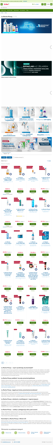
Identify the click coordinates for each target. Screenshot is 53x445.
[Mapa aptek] (32, 4)
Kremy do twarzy (21, 432)
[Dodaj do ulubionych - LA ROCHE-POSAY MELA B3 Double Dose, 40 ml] (38, 296)
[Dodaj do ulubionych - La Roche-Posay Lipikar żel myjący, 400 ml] (13, 231)
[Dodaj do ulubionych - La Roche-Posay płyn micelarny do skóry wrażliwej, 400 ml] (50, 198)
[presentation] (7, 171)
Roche (2, 422)
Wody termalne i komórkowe (47, 433)
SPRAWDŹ (25, 1)
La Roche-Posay (7, 385)
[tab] (6, 153)
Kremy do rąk (8, 432)
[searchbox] (26, 8)
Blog (27, 10)
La (50, 420)
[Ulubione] (42, 4)
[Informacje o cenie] (49, 189)
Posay (5, 422)
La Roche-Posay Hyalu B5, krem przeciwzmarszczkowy (29, 393)
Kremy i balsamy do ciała (34, 433)
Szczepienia (22, 10)
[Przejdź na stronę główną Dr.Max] (6, 4)
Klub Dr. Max (9, 10)
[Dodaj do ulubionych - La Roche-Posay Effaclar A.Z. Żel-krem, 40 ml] (25, 198)
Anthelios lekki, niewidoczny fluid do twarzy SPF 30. (17, 422)
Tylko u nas (3, 10)
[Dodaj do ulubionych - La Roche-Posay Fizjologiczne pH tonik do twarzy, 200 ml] (38, 198)
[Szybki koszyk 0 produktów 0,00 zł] (51, 4)
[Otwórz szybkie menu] (2, 4)
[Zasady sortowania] (7, 161)
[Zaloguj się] (45, 4)
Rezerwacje (16, 10)
